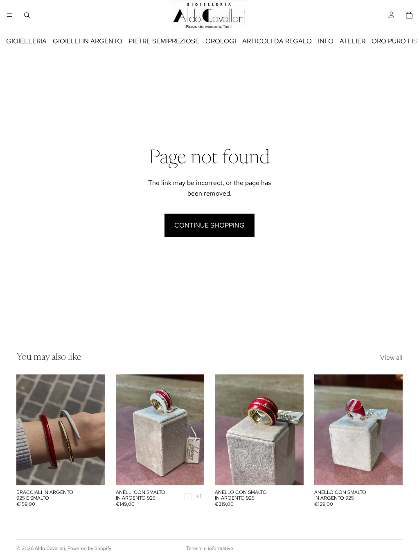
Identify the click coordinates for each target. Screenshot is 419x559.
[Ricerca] (27, 15)
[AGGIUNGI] (291, 472)
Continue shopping (209, 225)
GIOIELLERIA (26, 41)
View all (391, 357)
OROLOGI (220, 41)
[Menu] (9, 15)
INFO (325, 41)
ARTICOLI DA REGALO (277, 41)
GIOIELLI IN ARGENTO (87, 41)
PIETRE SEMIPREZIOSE (163, 41)
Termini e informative (209, 548)
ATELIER (352, 41)
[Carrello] (409, 15)
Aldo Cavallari (50, 548)
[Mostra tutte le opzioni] (199, 496)
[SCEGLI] (92, 472)
